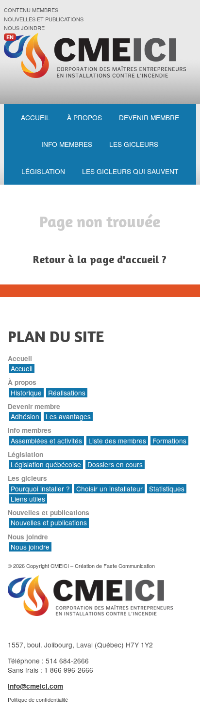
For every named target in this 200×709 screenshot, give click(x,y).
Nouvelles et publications (43, 19)
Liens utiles (28, 499)
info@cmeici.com (35, 686)
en (10, 37)
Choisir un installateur (109, 488)
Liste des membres (117, 440)
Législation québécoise (46, 464)
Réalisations (66, 392)
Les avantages (68, 416)
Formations (169, 440)
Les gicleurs (133, 144)
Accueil (35, 117)
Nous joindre (24, 28)
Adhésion (25, 416)
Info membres (66, 144)
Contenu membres (31, 10)
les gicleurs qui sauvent (130, 171)
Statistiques (166, 488)
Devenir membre (149, 117)
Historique (26, 392)
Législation (43, 171)
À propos (84, 117)
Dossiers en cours (115, 464)
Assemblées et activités (46, 440)
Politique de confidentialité (38, 699)
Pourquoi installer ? (40, 488)
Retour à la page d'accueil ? (100, 259)
